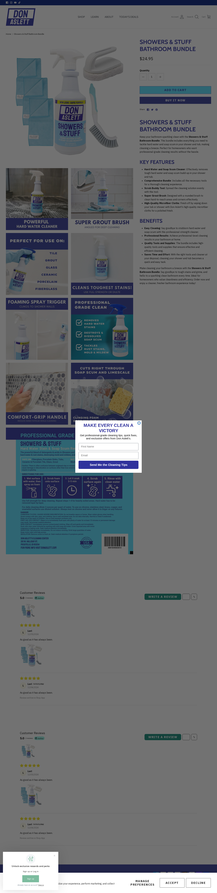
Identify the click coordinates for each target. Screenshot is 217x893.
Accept (172, 883)
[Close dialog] (139, 423)
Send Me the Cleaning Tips (108, 464)
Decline (198, 883)
